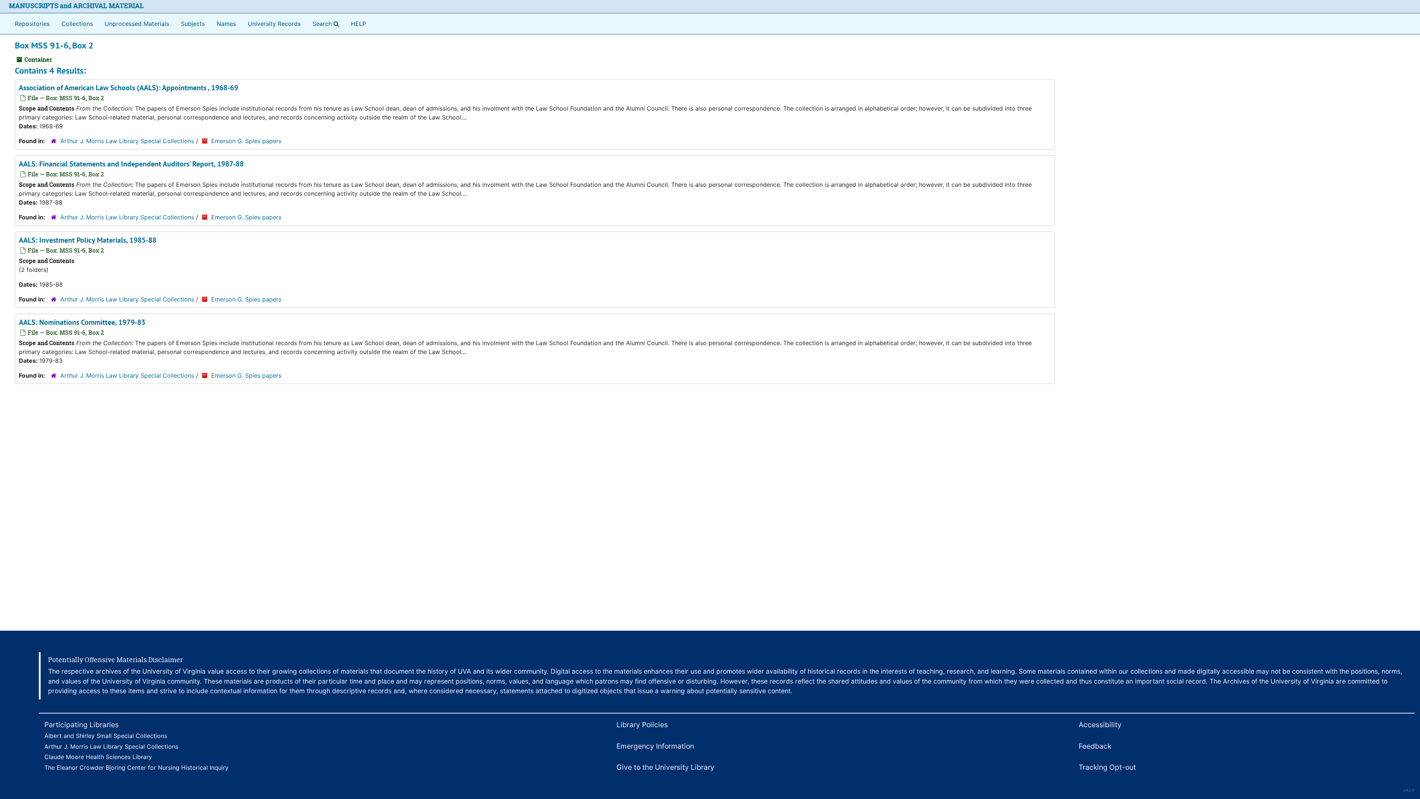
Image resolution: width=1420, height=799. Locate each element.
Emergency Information (655, 746)
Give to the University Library (665, 767)
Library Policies (642, 724)
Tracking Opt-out (1107, 767)
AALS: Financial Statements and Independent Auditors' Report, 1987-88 (131, 164)
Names (226, 23)
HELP (358, 23)
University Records (274, 23)
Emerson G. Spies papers (246, 141)
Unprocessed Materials (137, 23)
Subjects (193, 23)
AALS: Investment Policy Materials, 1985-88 (87, 240)
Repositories (32, 23)
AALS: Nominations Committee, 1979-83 (82, 322)
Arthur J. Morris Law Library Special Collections (127, 141)
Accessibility (1100, 724)
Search (327, 23)
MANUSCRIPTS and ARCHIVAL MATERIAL (76, 5)
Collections (77, 23)
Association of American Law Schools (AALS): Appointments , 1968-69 (128, 87)
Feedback (1095, 746)
